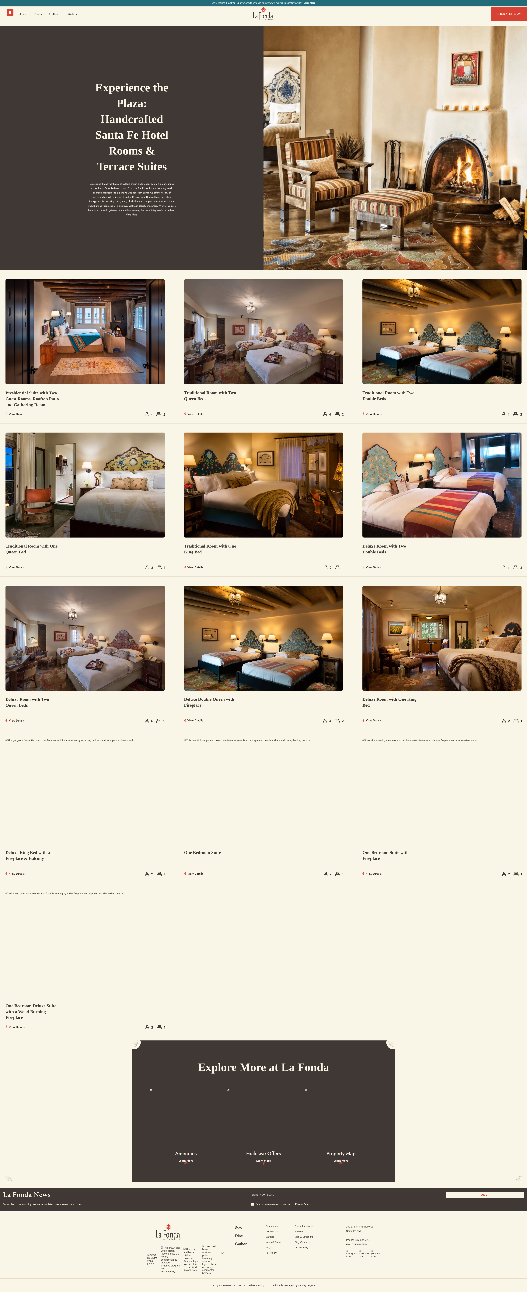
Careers (270, 1236)
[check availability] (263, 346)
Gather (53, 14)
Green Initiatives (303, 1226)
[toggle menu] (10, 12)
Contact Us (272, 1231)
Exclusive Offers (263, 1153)
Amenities (186, 1153)
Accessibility (301, 1247)
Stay (21, 14)
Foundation (272, 1226)
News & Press (273, 1242)
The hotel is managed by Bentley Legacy (292, 1285)
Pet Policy (271, 1253)
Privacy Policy (256, 1285)
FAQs (269, 1247)
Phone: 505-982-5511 (358, 1240)
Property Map (341, 1153)
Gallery (72, 14)
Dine (37, 14)
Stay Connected (303, 1242)
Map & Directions (304, 1236)
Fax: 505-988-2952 (356, 1244)
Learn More (309, 3)
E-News (299, 1231)
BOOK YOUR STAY (509, 14)
